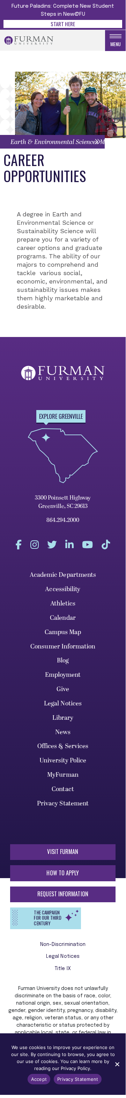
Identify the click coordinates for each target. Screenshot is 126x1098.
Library (63, 718)
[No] (116, 1064)
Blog (63, 660)
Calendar (63, 618)
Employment (63, 675)
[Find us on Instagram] (34, 544)
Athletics (63, 603)
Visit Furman (62, 851)
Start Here (63, 24)
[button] (52, 142)
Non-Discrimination (63, 944)
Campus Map (63, 632)
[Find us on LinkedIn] (69, 544)
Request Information (62, 894)
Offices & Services (63, 746)
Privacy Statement (63, 803)
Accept (39, 1079)
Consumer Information (62, 646)
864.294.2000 (62, 520)
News (63, 732)
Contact (63, 789)
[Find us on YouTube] (87, 544)
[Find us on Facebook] (19, 544)
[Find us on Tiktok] (106, 544)
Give (63, 689)
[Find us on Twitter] (52, 544)
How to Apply (62, 873)
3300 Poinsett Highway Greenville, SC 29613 (63, 502)
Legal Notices (63, 703)
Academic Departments (63, 575)
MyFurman (63, 775)
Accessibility (62, 589)
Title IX (63, 968)
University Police (63, 760)
